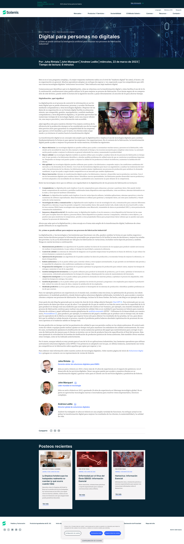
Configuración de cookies (92, 541)
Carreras (149, 13)
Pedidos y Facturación (18, 523)
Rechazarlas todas (96, 533)
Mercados (78, 13)
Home (40, 32)
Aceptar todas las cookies (112, 533)
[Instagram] (16, 529)
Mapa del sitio (150, 523)
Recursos (163, 13)
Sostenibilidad (116, 13)
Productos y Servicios (96, 13)
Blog (53, 32)
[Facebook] (8, 529)
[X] (20, 529)
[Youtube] (12, 529)
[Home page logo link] (11, 14)
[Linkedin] (4, 529)
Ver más (46, 504)
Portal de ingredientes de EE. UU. (40, 523)
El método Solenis (133, 13)
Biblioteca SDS (168, 10)
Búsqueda (178, 10)
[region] (93, 530)
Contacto (176, 13)
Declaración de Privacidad (132, 523)
